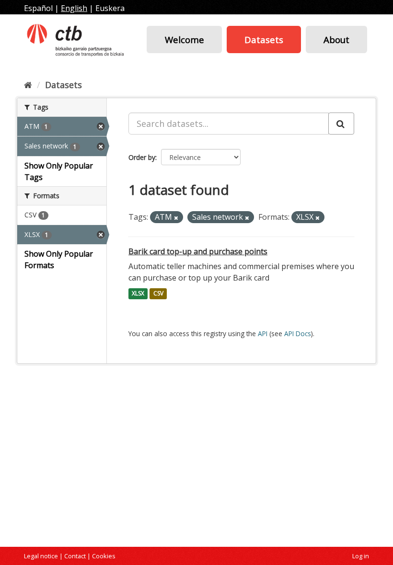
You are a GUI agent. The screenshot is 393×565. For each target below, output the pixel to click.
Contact (75, 556)
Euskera (110, 8)
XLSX (138, 294)
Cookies (104, 556)
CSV (158, 294)
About (336, 39)
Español (38, 8)
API (262, 333)
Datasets (263, 39)
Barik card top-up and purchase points (197, 251)
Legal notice (41, 556)
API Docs (297, 333)
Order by (141, 157)
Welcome (184, 39)
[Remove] (176, 217)
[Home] (28, 84)
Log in (360, 556)
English (74, 8)
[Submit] (341, 124)
